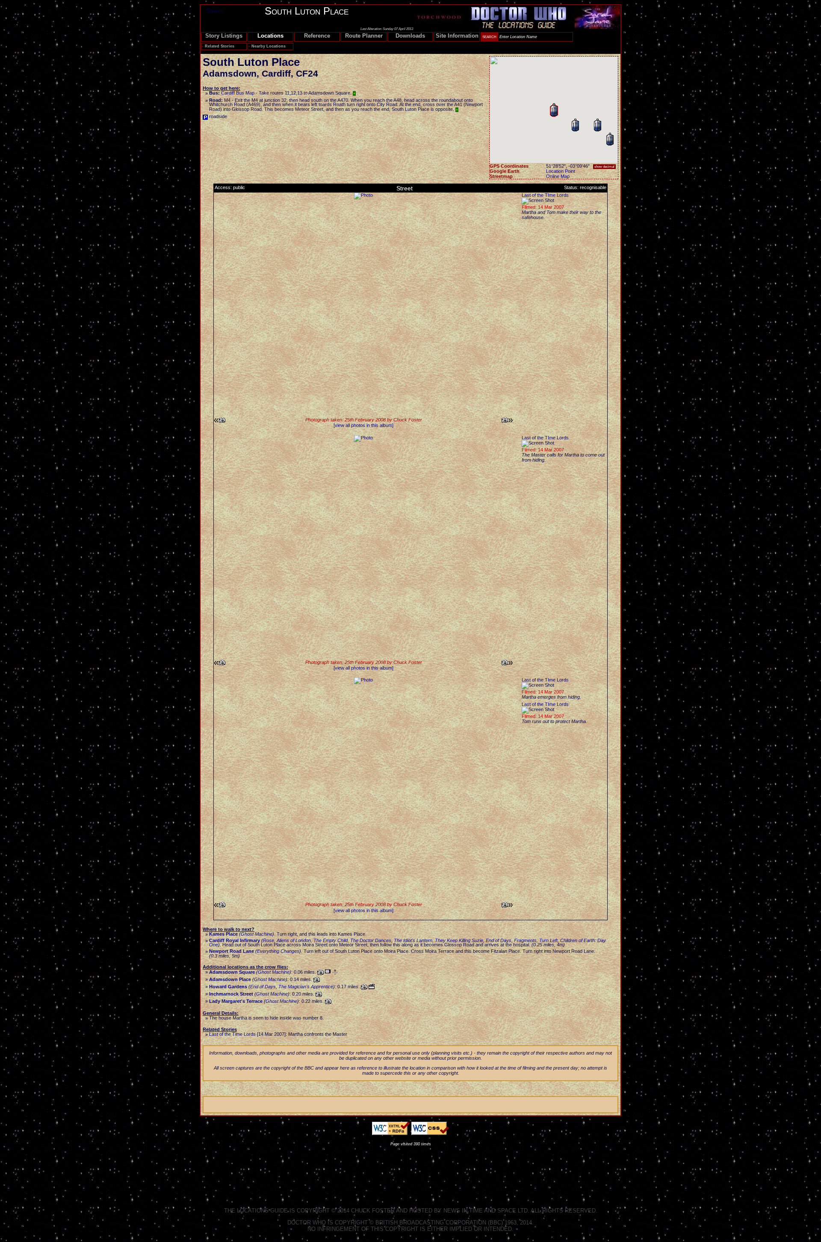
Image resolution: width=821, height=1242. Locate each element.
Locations (270, 36)
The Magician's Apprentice (305, 986)
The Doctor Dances (370, 940)
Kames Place (223, 934)
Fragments (525, 940)
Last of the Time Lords (232, 1034)
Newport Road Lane (231, 951)
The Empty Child (330, 940)
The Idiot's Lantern (413, 940)
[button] (598, 125)
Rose (268, 940)
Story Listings (223, 36)
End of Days (498, 940)
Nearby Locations (268, 46)
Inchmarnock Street (231, 993)
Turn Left (548, 940)
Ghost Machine (256, 934)
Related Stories (219, 46)
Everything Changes (278, 951)
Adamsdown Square (232, 972)
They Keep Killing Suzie (459, 940)
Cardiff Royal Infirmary (234, 940)
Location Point (560, 171)
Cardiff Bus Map (237, 92)
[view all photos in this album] (363, 425)
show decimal (604, 167)
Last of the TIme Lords (545, 195)
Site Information (457, 36)
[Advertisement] (410, 1169)
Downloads (410, 36)
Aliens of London (294, 940)
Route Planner (364, 36)
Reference (317, 36)
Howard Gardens (228, 986)
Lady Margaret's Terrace (236, 1001)
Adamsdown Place (230, 979)
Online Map (558, 176)
